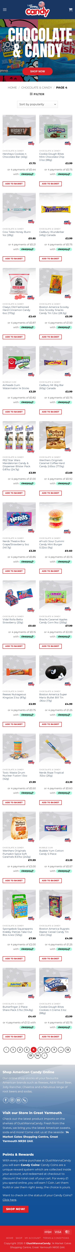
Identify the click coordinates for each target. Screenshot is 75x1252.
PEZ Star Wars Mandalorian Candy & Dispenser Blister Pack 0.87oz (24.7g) (16, 465)
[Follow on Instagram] (12, 1100)
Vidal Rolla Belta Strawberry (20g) (13, 621)
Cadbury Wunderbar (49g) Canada (51, 233)
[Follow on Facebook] (6, 1100)
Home (12, 87)
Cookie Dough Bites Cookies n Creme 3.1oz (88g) (52, 1009)
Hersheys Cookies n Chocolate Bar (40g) (15, 155)
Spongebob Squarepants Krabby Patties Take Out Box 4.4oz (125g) (18, 931)
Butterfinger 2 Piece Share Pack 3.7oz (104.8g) (18, 1008)
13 (30, 1055)
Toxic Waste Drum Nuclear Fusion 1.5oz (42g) (15, 775)
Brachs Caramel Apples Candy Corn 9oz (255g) (53, 621)
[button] (5, 9)
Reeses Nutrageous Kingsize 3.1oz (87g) (14, 696)
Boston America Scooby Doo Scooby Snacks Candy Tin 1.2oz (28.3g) (54, 310)
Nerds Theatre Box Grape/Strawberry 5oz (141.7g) (16, 544)
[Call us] (25, 1100)
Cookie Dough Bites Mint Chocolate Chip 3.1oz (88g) (51, 156)
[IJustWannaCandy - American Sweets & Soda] (37, 9)
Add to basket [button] (13, 183)
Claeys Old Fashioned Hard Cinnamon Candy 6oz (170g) (16, 310)
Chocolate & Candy (36, 87)
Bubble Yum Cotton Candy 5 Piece (51, 852)
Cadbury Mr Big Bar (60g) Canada (51, 387)
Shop (19, 1238)
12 (67, 1049)
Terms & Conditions (56, 1238)
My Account (33, 1238)
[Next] (44, 1056)
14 (37, 1055)
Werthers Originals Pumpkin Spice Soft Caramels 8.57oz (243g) (17, 853)
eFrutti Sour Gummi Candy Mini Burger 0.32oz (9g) (51, 544)
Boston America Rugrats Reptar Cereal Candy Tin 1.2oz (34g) (54, 931)
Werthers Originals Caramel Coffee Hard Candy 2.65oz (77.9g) (52, 463)
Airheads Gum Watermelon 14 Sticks (16, 387)
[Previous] (6, 1050)
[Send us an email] (18, 1100)
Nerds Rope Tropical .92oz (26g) (51, 774)
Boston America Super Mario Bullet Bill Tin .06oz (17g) (53, 697)
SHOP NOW (37, 71)
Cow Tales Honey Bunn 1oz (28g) (17, 233)
